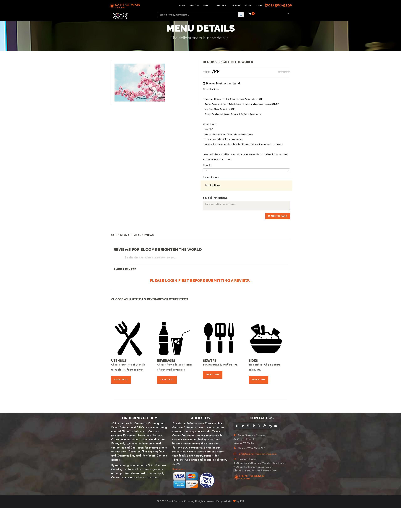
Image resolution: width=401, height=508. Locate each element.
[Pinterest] (253, 426)
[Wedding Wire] (270, 426)
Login (259, 5)
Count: (207, 165)
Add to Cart (278, 216)
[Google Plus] (264, 426)
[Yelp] (259, 426)
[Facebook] (237, 426)
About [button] (207, 5)
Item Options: (211, 177)
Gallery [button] (235, 5)
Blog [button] (248, 5)
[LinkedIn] (275, 426)
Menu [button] (193, 5)
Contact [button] (221, 5)
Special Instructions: (215, 198)
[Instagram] (248, 426)
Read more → (179, 469)
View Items (121, 380)
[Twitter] (242, 426)
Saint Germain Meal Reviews (132, 235)
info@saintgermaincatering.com (258, 454)
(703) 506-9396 (278, 5)
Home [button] (182, 5)
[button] (288, 13)
